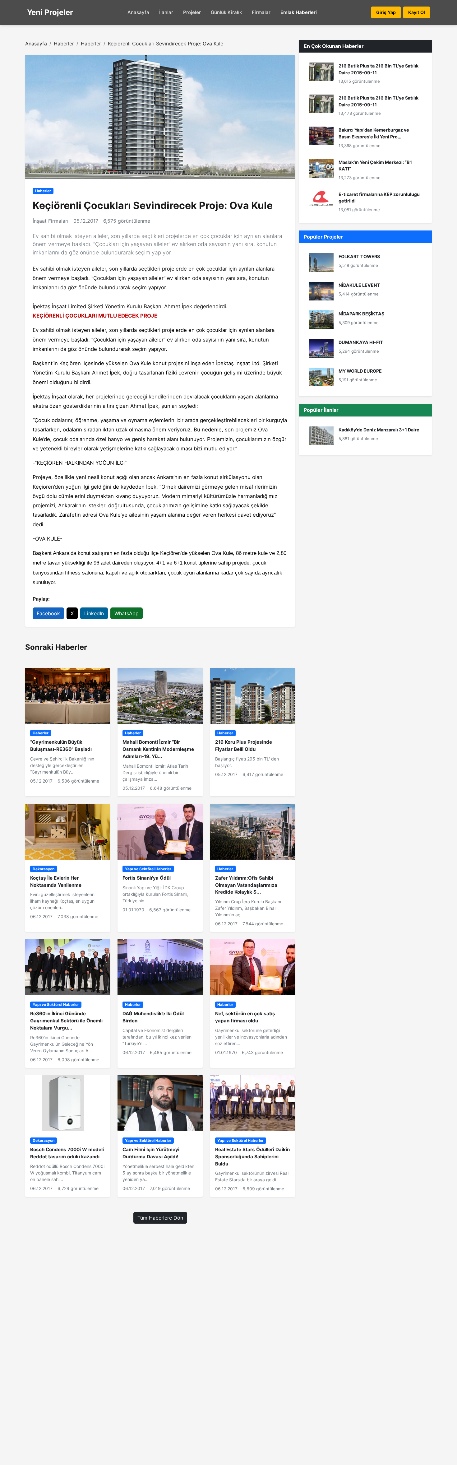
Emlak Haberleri (298, 12)
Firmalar (261, 12)
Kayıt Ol (416, 12)
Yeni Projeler (50, 12)
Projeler (192, 12)
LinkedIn (94, 613)
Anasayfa (138, 12)
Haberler (64, 43)
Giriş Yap (386, 12)
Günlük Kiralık (226, 12)
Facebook (48, 613)
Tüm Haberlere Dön (160, 1218)
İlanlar (166, 12)
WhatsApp (126, 613)
